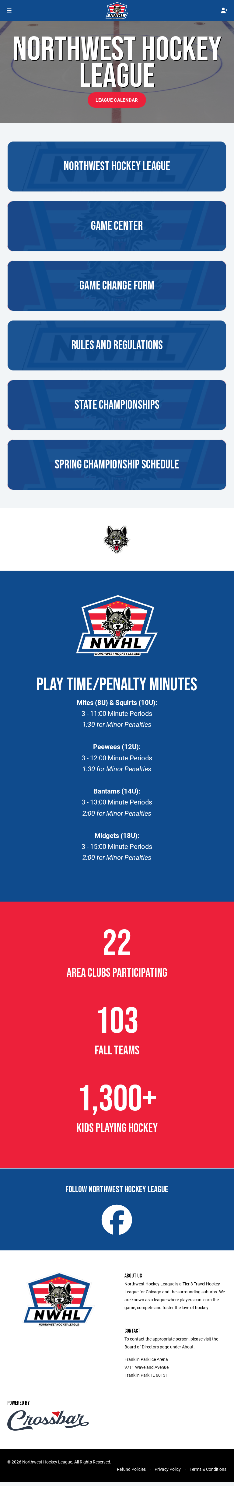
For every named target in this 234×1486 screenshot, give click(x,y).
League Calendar (117, 100)
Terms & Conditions (208, 1469)
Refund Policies (131, 1469)
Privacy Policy (168, 1469)
